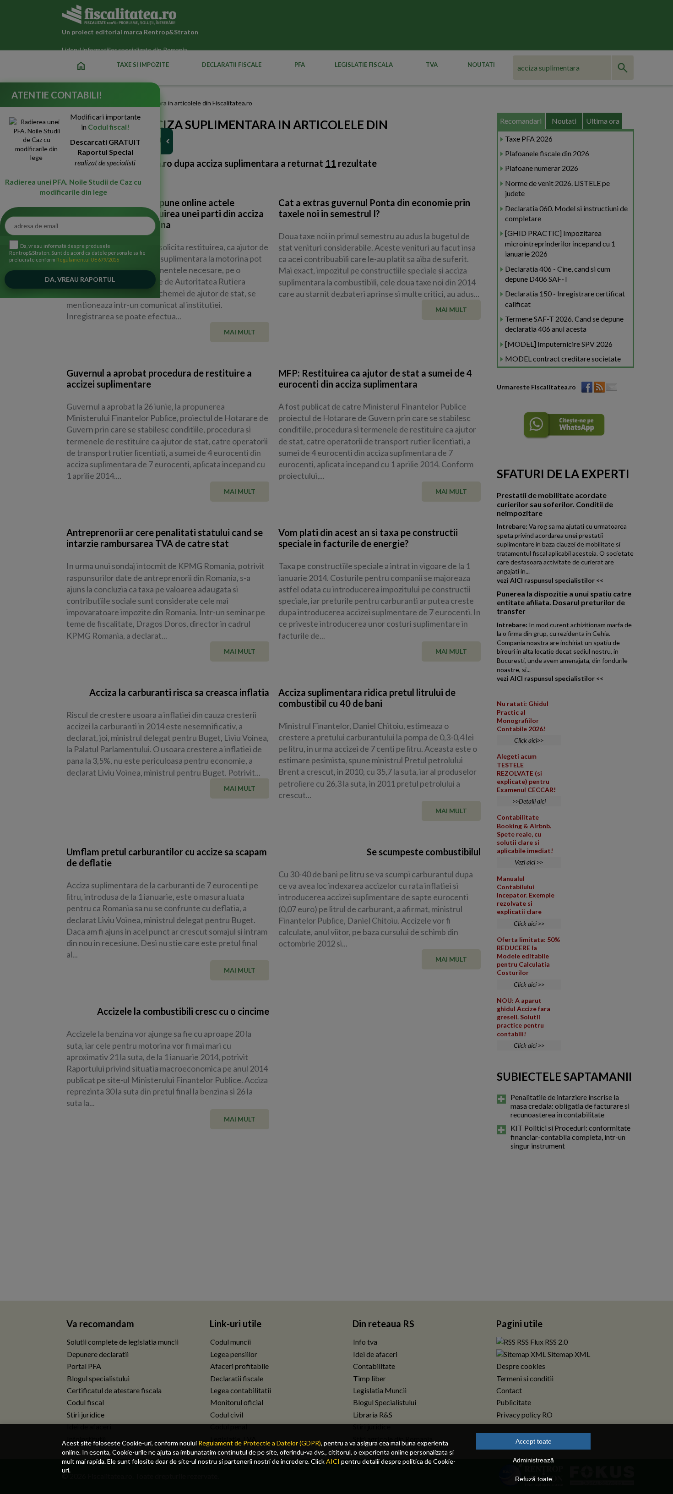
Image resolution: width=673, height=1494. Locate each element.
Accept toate (534, 1441)
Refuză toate (533, 1479)
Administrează (533, 1460)
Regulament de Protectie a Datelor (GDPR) (259, 1443)
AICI (333, 1461)
